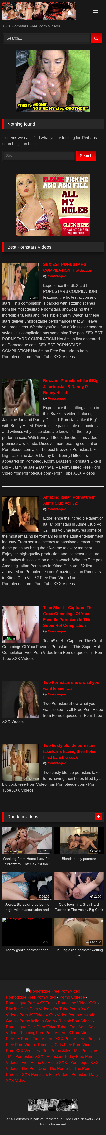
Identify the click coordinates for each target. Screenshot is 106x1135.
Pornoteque (57, 276)
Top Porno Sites (57, 1051)
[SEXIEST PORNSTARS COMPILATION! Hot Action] (20, 299)
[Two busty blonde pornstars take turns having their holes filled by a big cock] (20, 779)
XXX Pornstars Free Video (45, 1074)
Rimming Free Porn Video (42, 1033)
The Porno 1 (60, 1068)
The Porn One (33, 1068)
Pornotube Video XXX (77, 1003)
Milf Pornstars (86, 1051)
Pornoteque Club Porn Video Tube (36, 1027)
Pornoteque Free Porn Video (31, 997)
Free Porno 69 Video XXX (44, 1062)
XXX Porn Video (69, 1039)
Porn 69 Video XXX (36, 1015)
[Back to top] (90, 1120)
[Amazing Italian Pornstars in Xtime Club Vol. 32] (20, 531)
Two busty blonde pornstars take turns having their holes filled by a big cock (69, 751)
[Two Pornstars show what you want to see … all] (20, 716)
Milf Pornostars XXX (25, 1056)
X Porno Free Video (34, 1039)
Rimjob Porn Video (75, 1021)
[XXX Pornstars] (43, 12)
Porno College (72, 997)
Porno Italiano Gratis (37, 1021)
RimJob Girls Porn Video (27, 1009)
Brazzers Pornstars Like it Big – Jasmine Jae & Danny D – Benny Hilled (72, 387)
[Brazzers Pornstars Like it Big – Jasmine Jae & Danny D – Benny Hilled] (20, 415)
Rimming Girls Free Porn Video (65, 1045)
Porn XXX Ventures (23, 1051)
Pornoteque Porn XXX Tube (30, 1003)
